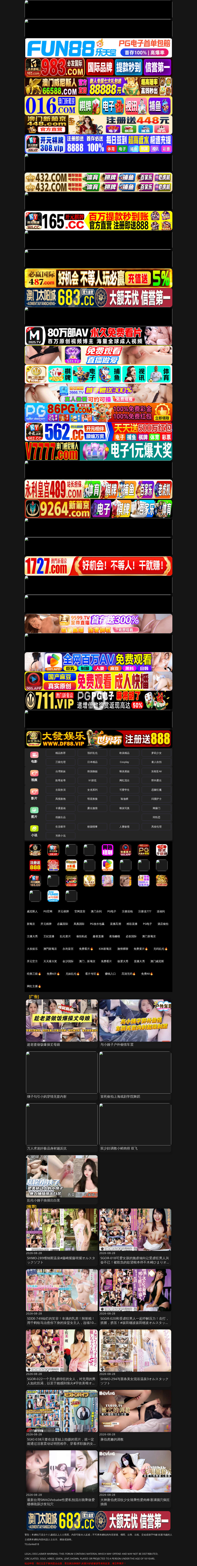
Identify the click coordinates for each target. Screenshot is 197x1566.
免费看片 (106, 961)
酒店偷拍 (163, 924)
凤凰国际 (79, 924)
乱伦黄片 (65, 936)
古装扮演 (60, 789)
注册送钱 (127, 911)
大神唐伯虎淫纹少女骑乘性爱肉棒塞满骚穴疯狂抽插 (135, 1502)
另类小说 (60, 835)
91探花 (92, 780)
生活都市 (60, 826)
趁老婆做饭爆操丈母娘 (43, 1044)
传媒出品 (60, 817)
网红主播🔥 (34, 986)
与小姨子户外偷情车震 (117, 1044)
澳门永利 (96, 911)
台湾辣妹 (60, 771)
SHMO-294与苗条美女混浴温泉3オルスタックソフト (134, 1381)
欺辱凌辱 (60, 780)
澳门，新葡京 (87, 961)
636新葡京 (105, 948)
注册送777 (144, 911)
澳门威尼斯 (157, 961)
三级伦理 (60, 762)
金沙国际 (68, 961)
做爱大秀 (122, 961)
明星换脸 (92, 798)
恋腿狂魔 (156, 789)
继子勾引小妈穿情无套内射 (47, 1096)
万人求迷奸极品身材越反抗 (47, 1148)
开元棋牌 (63, 911)
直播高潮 (115, 924)
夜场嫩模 (114, 936)
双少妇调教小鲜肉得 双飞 (119, 1148)
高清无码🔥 (129, 973)
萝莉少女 (156, 753)
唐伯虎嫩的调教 (112, 1439)
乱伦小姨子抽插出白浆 (43, 1200)
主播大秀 (32, 936)
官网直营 (79, 911)
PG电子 (111, 911)
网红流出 (124, 780)
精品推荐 (60, 753)
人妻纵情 (124, 826)
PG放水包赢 (97, 924)
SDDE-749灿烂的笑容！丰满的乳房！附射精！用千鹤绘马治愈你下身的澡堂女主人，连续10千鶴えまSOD (61, 1322)
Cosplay (124, 762)
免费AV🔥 (147, 973)
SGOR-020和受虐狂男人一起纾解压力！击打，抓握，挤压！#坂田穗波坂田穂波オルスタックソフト (134, 1322)
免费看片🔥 (86, 948)
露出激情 (92, 808)
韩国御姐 (92, 771)
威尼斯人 (32, 911)
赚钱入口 (110, 973)
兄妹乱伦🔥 (73, 973)
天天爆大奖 (50, 961)
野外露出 (156, 780)
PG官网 (48, 911)
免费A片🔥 (53, 973)
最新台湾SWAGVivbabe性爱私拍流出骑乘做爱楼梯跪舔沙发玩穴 (61, 1502)
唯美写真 (124, 808)
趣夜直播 (98, 936)
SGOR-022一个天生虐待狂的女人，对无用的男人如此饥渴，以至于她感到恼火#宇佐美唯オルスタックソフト (61, 1383)
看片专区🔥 (92, 973)
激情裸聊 (122, 948)
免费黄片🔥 (141, 948)
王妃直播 (48, 936)
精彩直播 (132, 924)
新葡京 (31, 924)
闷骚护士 (156, 798)
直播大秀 (139, 961)
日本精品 (92, 762)
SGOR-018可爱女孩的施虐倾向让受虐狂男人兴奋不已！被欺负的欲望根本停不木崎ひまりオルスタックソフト (135, 1262)
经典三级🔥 (34, 973)
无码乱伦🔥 (161, 948)
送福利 (161, 911)
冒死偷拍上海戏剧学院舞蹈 (120, 1096)
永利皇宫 (68, 948)
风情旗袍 (60, 798)
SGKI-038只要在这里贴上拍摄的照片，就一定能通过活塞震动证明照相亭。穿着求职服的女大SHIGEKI (62, 1443)
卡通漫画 (60, 808)
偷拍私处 (81, 936)
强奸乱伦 (92, 753)
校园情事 (92, 826)
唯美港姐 (124, 771)
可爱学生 (124, 789)
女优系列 (92, 789)
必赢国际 (62, 924)
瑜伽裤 (124, 798)
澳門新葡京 (50, 948)
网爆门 (156, 808)
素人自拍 (156, 762)
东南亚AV (156, 771)
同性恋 (156, 817)
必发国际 (131, 936)
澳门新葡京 (149, 936)
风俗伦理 (156, 826)
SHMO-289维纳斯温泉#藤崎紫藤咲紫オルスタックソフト (61, 1260)
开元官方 (32, 961)
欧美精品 (124, 753)
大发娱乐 (32, 948)
